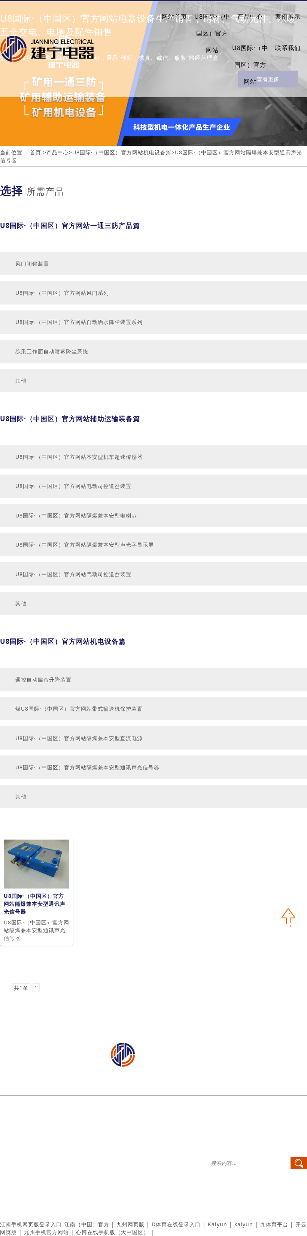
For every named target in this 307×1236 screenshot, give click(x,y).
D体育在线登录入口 (176, 1224)
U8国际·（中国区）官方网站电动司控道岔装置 (73, 485)
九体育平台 (274, 1224)
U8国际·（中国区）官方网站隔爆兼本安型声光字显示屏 (84, 544)
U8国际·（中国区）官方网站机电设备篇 (121, 152)
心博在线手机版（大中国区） (112, 1232)
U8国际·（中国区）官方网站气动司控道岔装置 (73, 574)
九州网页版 (130, 1224)
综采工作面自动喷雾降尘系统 (51, 351)
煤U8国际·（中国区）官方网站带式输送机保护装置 (79, 708)
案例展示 (288, 16)
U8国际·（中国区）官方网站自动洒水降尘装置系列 (79, 321)
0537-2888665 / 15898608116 (58, 1130)
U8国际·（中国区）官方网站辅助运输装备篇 (70, 418)
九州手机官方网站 (46, 1232)
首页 (36, 152)
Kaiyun (217, 1224)
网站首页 (174, 16)
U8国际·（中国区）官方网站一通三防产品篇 (70, 225)
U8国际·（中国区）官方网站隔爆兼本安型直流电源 (79, 738)
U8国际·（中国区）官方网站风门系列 (62, 292)
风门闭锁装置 (32, 263)
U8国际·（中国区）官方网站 (212, 33)
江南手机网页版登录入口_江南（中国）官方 (54, 1224)
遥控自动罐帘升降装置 (43, 679)
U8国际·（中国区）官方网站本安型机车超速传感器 (79, 456)
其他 (21, 380)
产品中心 (250, 16)
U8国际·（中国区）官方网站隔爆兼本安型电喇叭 (76, 515)
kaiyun (243, 1224)
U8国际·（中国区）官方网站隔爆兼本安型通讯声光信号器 (87, 767)
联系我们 (288, 48)
